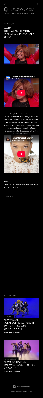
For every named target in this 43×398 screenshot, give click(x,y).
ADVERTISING (22, 14)
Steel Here (25, 184)
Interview (18, 184)
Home (6, 14)
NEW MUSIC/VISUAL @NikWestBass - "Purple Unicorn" (19, 364)
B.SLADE (11, 184)
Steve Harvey (34, 184)
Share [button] (6, 181)
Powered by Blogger (23, 386)
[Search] (37, 3)
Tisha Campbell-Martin (11, 188)
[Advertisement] (21, 274)
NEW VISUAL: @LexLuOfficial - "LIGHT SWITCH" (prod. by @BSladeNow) (19, 324)
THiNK (13, 14)
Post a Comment (14, 332)
